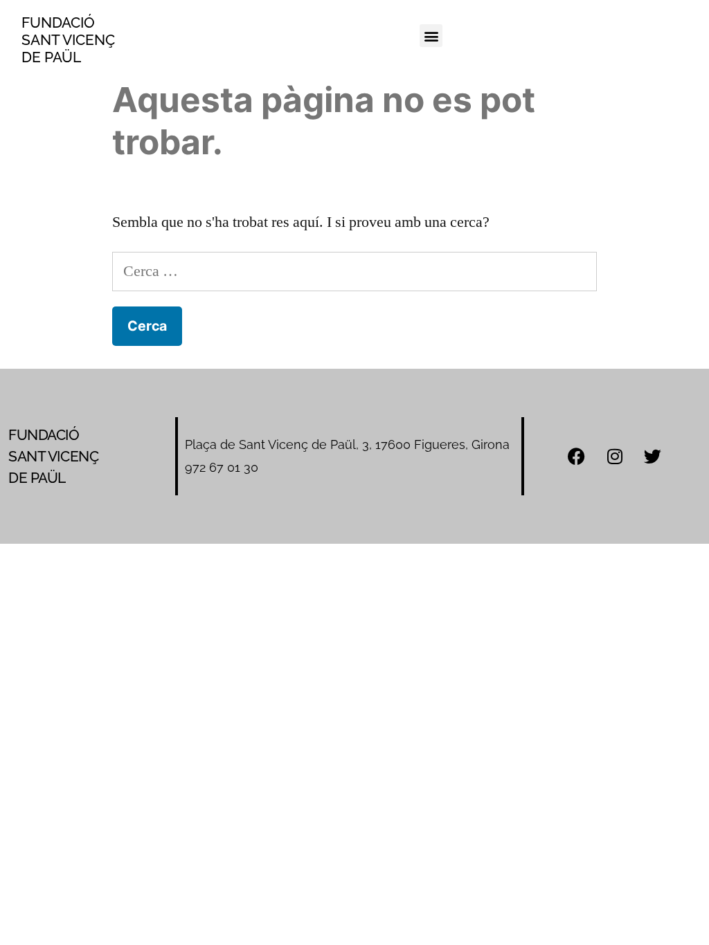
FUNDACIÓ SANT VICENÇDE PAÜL (68, 40)
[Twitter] (653, 456)
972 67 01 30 (221, 467)
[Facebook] (576, 456)
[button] (431, 35)
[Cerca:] (354, 271)
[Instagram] (615, 456)
